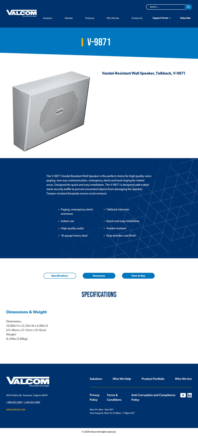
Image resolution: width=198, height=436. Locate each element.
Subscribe (185, 18)
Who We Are (113, 18)
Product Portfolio (153, 379)
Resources (99, 276)
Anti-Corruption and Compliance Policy (153, 397)
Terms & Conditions (114, 397)
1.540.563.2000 (32, 402)
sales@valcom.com (15, 409)
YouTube (183, 395)
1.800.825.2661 (14, 402)
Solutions (47, 18)
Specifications (59, 276)
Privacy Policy (95, 397)
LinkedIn (189, 395)
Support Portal (160, 18)
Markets (69, 18)
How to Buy (138, 276)
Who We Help (122, 379)
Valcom (21, 13)
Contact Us (136, 18)
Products (89, 18)
